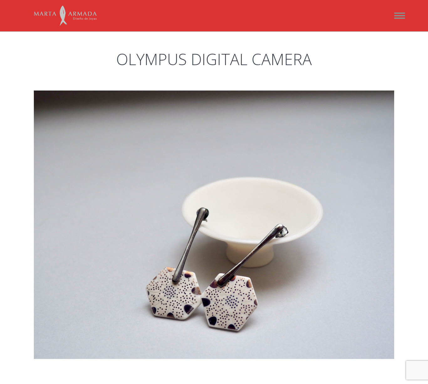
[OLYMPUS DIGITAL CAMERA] (214, 225)
